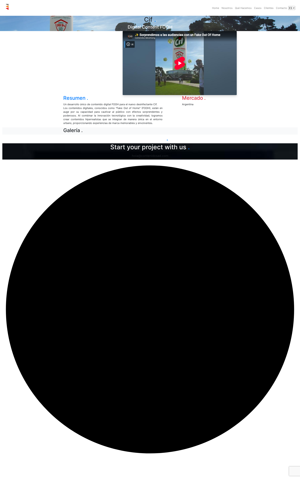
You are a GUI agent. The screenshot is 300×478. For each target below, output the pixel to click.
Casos (257, 8)
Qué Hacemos (243, 8)
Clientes (268, 8)
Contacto (281, 8)
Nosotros (227, 8)
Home (215, 8)
